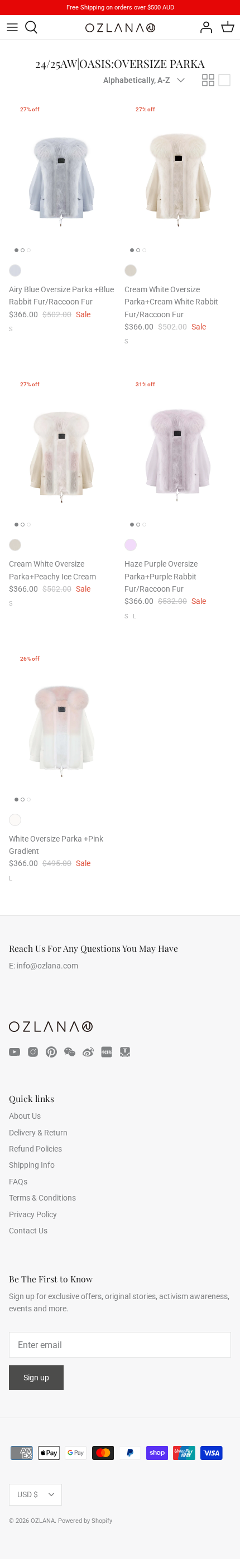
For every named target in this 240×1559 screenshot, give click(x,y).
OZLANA (43, 1520)
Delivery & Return (38, 1132)
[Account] (203, 27)
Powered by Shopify (85, 1520)
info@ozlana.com (47, 965)
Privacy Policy (33, 1214)
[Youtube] (14, 1052)
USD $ (27, 1494)
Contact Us (28, 1230)
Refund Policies (35, 1148)
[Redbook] (106, 1052)
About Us (25, 1116)
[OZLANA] (120, 28)
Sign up (36, 1377)
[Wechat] (69, 1052)
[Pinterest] (51, 1052)
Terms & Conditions (42, 1197)
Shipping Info (32, 1164)
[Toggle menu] (12, 27)
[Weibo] (88, 1052)
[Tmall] (125, 1052)
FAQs (18, 1181)
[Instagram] (33, 1052)
